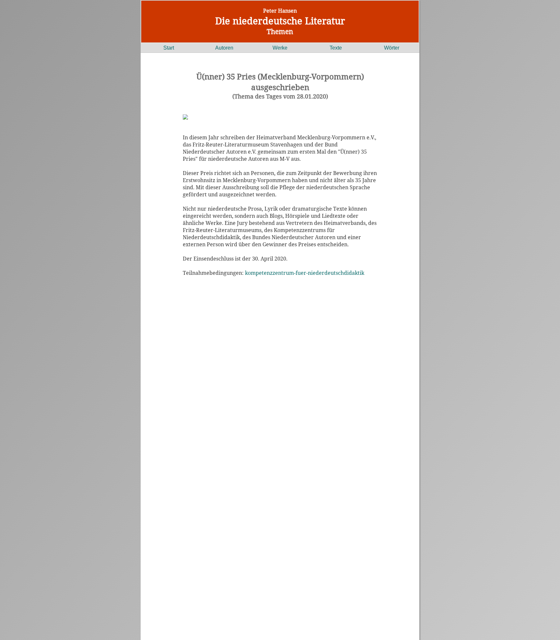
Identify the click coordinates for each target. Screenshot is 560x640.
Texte (336, 48)
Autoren (224, 48)
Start (168, 48)
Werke (280, 48)
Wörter (391, 48)
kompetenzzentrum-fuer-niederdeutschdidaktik (304, 272)
